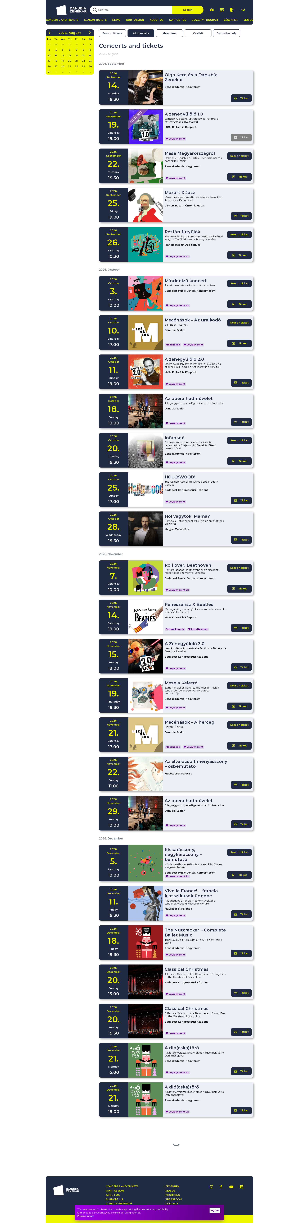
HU (243, 9)
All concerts (141, 33)
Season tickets (95, 19)
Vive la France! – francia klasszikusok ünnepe (191, 893)
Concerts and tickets (62, 19)
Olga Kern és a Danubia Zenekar (191, 77)
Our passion (135, 19)
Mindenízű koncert (186, 280)
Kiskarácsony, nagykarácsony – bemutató (183, 854)
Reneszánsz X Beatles (189, 604)
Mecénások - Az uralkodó (193, 319)
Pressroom (173, 1199)
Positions (172, 1195)
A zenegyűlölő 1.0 (184, 114)
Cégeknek (231, 19)
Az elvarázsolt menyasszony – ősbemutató (196, 764)
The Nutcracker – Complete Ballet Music (195, 932)
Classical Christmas (187, 969)
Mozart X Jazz (180, 192)
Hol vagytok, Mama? (187, 516)
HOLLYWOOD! (180, 476)
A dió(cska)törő (182, 1047)
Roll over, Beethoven (188, 565)
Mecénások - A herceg (190, 722)
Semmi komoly (226, 33)
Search (188, 9)
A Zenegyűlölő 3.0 (185, 643)
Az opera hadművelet (189, 398)
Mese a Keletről (182, 682)
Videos (248, 19)
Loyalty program (205, 19)
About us (156, 19)
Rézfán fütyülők (182, 231)
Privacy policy (85, 1216)
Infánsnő (175, 437)
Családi (198, 33)
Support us (177, 19)
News (116, 19)
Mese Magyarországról (190, 153)
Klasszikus (169, 33)
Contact (171, 1203)
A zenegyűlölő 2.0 (184, 359)
